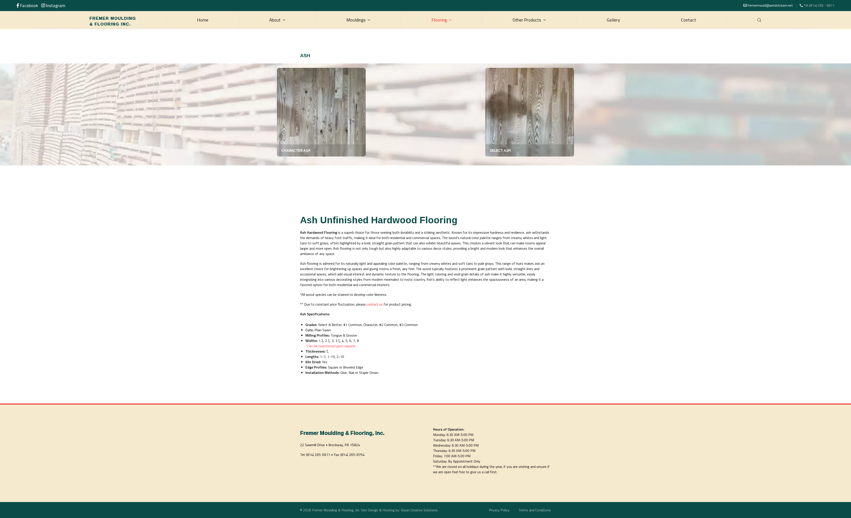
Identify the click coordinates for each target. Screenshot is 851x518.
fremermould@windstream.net (770, 5)
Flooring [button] (439, 19)
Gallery (613, 19)
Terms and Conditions (535, 510)
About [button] (275, 19)
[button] (759, 20)
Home (202, 19)
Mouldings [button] (355, 19)
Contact (688, 19)
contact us (375, 304)
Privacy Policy (499, 510)
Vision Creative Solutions (419, 510)
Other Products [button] (527, 19)
